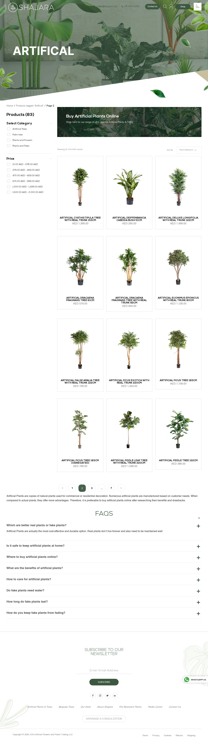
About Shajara (105, 707)
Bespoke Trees (66, 707)
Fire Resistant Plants (130, 707)
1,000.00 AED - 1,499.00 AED (28, 187)
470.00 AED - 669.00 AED (26, 176)
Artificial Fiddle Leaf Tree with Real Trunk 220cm (129, 461)
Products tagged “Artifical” (30, 106)
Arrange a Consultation (104, 719)
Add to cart (65, 315)
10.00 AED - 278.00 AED (25, 165)
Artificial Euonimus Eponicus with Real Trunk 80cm (178, 299)
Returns (179, 736)
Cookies (167, 736)
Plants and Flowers (22, 140)
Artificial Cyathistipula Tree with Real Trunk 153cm (80, 219)
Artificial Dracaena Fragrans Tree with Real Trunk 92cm (129, 300)
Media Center (155, 707)
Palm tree (18, 135)
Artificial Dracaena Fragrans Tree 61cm (80, 299)
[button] (189, 150)
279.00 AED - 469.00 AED (26, 170)
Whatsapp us (198, 680)
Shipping (191, 736)
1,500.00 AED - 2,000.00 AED (28, 192)
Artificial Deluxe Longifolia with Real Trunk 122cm (178, 219)
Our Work (86, 707)
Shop (182, 7)
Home (9, 106)
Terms (145, 736)
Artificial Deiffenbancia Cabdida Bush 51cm (129, 219)
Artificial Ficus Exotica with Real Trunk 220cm (129, 381)
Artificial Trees (20, 129)
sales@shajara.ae (106, 6)
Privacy (156, 736)
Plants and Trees (21, 146)
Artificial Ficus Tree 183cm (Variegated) (80, 461)
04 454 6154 (131, 6)
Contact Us (152, 7)
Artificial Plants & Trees (39, 707)
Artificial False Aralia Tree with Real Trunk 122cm (80, 381)
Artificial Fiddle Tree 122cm (178, 460)
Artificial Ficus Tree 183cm (178, 380)
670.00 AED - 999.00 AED (26, 181)
